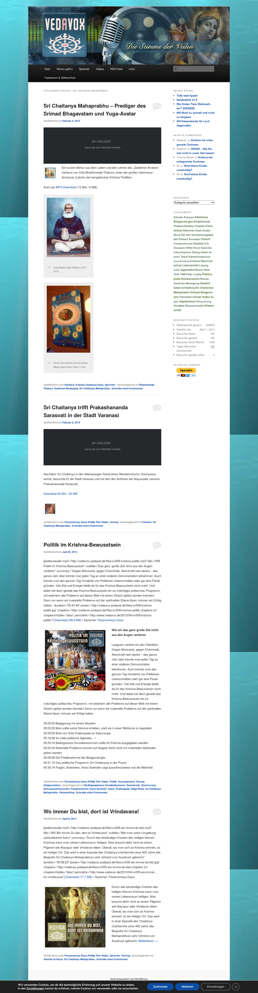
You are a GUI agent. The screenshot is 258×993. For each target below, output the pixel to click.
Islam (111, 789)
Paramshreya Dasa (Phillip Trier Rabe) (86, 522)
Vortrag (114, 522)
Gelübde (198, 243)
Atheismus (201, 217)
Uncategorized (126, 781)
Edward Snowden (190, 239)
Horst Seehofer (98, 789)
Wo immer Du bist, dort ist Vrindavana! (91, 811)
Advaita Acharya (53, 959)
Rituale (204, 279)
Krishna (184, 261)
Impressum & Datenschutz (60, 77)
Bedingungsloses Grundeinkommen (104, 785)
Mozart (199, 270)
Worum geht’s (65, 69)
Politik (113, 781)
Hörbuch (69, 385)
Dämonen (189, 230)
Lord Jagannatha (184, 270)
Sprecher (84, 69)
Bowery (189, 226)
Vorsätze (179, 305)
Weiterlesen (148, 941)
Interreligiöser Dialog (187, 252)
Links (132, 69)
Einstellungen (215, 987)
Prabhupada (123, 789)
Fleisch (205, 239)
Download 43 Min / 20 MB (60, 493)
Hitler (189, 248)
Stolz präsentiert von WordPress (129, 979)
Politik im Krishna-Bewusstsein (82, 544)
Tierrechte (185, 297)
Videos (100, 69)
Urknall (196, 297)
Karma (192, 256)
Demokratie (133, 785)
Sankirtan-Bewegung (66, 388)
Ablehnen (187, 987)
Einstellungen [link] (35, 988)
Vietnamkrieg (66, 792)
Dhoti (177, 235)
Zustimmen (160, 987)
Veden (206, 297)
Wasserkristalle (194, 305)
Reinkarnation (190, 279)
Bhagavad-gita (183, 221)
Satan (177, 288)
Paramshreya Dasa (110, 620)
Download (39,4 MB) (67, 620)
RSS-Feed (116, 69)
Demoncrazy (148, 785)
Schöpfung (188, 288)
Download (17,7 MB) (79, 877)
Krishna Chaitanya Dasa (90, 385)
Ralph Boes (137, 789)
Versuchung (203, 301)
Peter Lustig (193, 274)
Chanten (147, 522)
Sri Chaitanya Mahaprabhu (94, 388)
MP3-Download (66, 187)
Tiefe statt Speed (187, 95)
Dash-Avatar (203, 230)
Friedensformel (79, 789)
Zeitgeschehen (52, 785)
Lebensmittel (190, 265)
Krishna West (198, 261)
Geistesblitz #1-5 (187, 100)
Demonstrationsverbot (57, 789)
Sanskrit (205, 283)
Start (47, 69)
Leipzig (203, 265)
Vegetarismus (187, 301)
